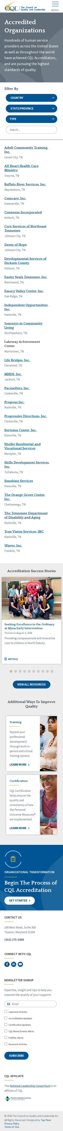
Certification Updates (20, 1024)
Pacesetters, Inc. (16, 388)
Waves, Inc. (13, 545)
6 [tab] (33, 671)
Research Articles (18, 1044)
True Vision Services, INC (24, 531)
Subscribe (16, 1056)
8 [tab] (42, 671)
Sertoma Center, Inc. (20, 430)
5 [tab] (29, 671)
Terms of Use (11, 1127)
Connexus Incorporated (23, 212)
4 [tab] (24, 671)
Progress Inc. (14, 402)
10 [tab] (52, 671)
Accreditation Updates (20, 1018)
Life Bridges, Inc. (17, 360)
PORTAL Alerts (16, 1037)
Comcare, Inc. (15, 198)
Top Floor (46, 1120)
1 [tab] (11, 671)
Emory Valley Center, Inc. (24, 291)
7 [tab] (38, 671)
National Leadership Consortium (30, 1086)
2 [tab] (15, 671)
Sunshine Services (18, 481)
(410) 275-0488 (14, 940)
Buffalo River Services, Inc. (25, 184)
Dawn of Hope (15, 245)
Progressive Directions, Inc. (25, 416)
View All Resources (31, 684)
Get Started (18, 900)
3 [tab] (20, 671)
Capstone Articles (18, 1011)
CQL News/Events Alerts (21, 1031)
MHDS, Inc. (13, 374)
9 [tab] (47, 671)
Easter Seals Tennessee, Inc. (25, 277)
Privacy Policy (11, 1123)
